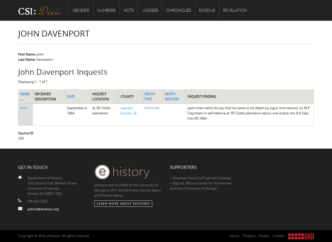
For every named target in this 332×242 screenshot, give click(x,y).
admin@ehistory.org (43, 209)
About (234, 235)
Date (71, 96)
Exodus (207, 10)
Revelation (235, 10)
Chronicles (178, 10)
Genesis (81, 10)
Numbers (106, 10)
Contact (279, 235)
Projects (249, 235)
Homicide (151, 108)
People (264, 235)
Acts (129, 10)
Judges (150, 10)
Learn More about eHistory (123, 203)
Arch (23, 108)
